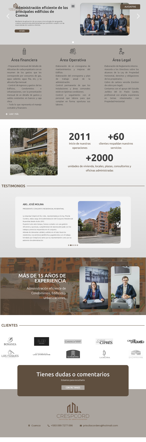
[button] (73, 6)
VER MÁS (22, 31)
